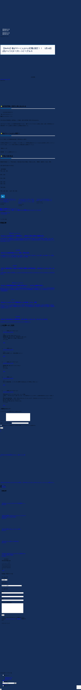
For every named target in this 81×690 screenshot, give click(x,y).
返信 (4, 342)
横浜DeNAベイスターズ (11, 208)
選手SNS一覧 (8, 679)
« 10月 (3, 570)
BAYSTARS (22, 210)
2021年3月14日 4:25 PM (8, 391)
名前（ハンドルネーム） (6, 423)
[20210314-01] (15, 102)
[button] (15, 683)
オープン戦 (15, 210)
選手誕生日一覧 (8, 677)
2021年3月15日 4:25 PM (8, 363)
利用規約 (19, 618)
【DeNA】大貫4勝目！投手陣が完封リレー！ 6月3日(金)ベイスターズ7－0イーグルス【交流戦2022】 (8, 200)
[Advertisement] (27, 40)
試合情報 (3, 208)
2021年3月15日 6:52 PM (8, 349)
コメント (3, 420)
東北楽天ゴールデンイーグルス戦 (33, 210)
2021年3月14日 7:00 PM (8, 378)
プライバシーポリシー (11, 618)
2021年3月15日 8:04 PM (8, 332)
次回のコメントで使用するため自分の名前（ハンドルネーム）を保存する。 (19, 425)
